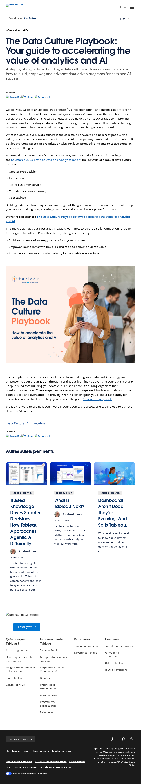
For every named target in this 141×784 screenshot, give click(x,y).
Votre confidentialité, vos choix (30, 773)
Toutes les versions (116, 669)
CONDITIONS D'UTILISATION (51, 761)
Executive (38, 423)
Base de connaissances (119, 646)
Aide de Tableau (114, 663)
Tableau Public (49, 650)
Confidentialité (77, 761)
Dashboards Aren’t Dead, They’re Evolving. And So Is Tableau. (112, 512)
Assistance (112, 639)
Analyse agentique (17, 650)
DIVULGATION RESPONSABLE (22, 767)
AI (28, 423)
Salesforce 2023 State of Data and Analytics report (46, 160)
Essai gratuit (27, 627)
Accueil (12, 18)
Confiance (13, 751)
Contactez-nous (15, 684)
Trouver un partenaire (87, 646)
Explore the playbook (97, 399)
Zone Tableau (48, 695)
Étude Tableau (15, 678)
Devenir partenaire (85, 652)
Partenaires (82, 639)
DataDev (45, 678)
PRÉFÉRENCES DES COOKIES (55, 767)
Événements (47, 712)
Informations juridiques (19, 761)
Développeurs (40, 751)
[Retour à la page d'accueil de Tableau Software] (19, 4)
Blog (20, 18)
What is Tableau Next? (69, 503)
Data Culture (30, 18)
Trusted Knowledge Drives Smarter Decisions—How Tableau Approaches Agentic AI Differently (25, 521)
